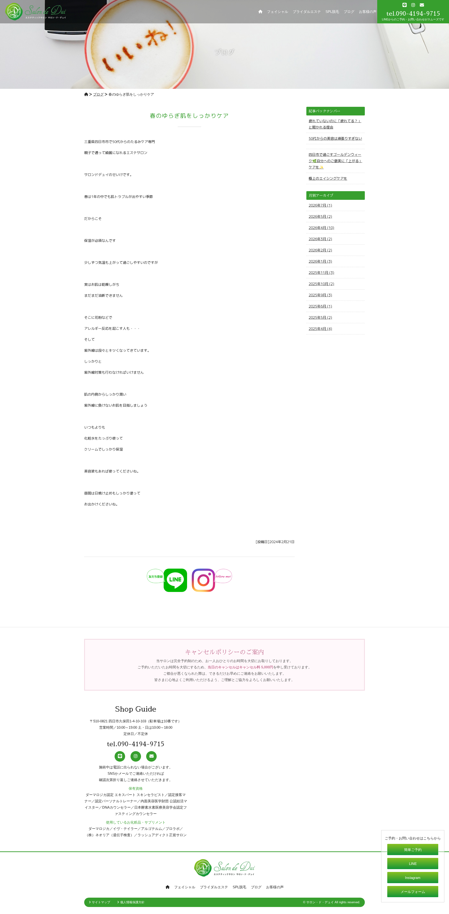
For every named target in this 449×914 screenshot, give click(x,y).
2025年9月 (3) (320, 295)
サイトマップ (101, 902)
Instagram (412, 878)
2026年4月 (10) (321, 227)
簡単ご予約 (413, 850)
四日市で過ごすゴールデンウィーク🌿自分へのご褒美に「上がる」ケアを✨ (335, 161)
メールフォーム (413, 892)
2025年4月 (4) (320, 328)
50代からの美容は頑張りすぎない (335, 138)
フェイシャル (277, 12)
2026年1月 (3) (320, 261)
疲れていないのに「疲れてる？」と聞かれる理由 (335, 124)
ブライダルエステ (307, 12)
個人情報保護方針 (132, 902)
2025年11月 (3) (321, 272)
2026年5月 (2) (320, 216)
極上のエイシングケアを (328, 178)
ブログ (349, 12)
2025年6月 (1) (320, 306)
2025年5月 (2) (320, 317)
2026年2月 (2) (320, 250)
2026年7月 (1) (320, 205)
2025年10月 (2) (321, 283)
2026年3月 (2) (320, 239)
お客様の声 (368, 12)
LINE (413, 864)
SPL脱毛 (332, 12)
